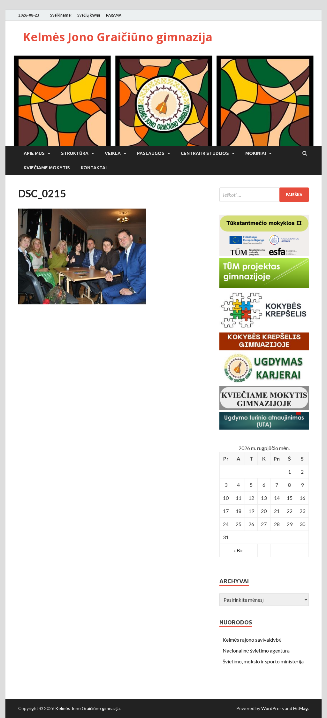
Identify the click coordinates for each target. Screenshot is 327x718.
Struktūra (74, 153)
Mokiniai (255, 153)
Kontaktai (94, 167)
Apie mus (34, 153)
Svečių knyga (88, 15)
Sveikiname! (61, 15)
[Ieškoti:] (264, 194)
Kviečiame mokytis (47, 167)
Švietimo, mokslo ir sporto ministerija (263, 661)
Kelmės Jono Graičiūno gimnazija (117, 37)
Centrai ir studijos (205, 153)
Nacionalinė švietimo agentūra (256, 650)
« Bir (238, 550)
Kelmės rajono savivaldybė (252, 640)
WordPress (272, 708)
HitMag (300, 708)
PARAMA (113, 15)
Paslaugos (150, 153)
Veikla (113, 153)
